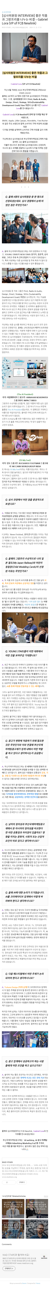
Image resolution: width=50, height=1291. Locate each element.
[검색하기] (47, 3)
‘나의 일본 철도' (34, 601)
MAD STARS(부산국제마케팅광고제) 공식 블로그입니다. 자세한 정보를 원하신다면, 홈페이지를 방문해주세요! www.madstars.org (19, 1260)
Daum (24, 1283)
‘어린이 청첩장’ (30, 605)
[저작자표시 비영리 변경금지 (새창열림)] (30, 1182)
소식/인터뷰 (6, 12)
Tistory (38, 1283)
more (46, 1196)
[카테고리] (3, 3)
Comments (7, 1244)
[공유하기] (9, 1182)
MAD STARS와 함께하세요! (16, 1255)
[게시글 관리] (13, 1182)
